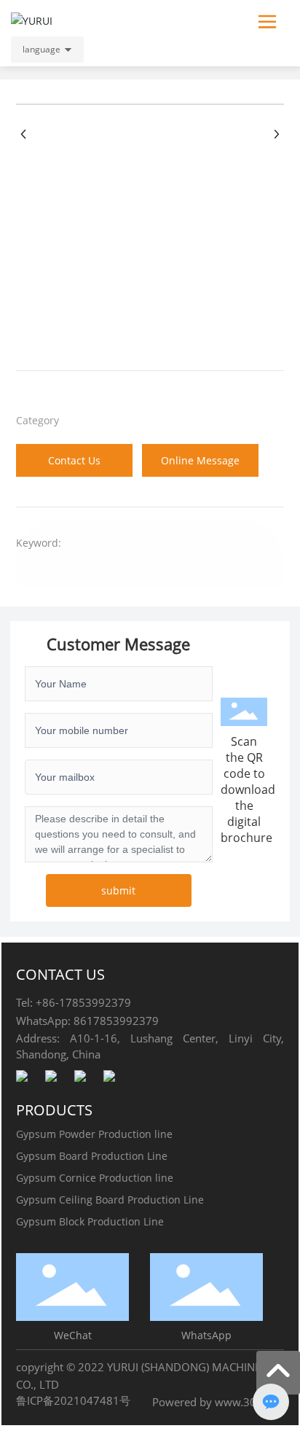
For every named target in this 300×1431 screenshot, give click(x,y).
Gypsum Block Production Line (90, 1221)
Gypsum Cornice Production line (94, 1178)
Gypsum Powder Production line (94, 1134)
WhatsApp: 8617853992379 (87, 1020)
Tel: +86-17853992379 (73, 1002)
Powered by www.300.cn (214, 1402)
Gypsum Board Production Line (91, 1156)
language (41, 49)
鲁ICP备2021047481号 (73, 1400)
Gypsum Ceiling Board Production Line (110, 1199)
